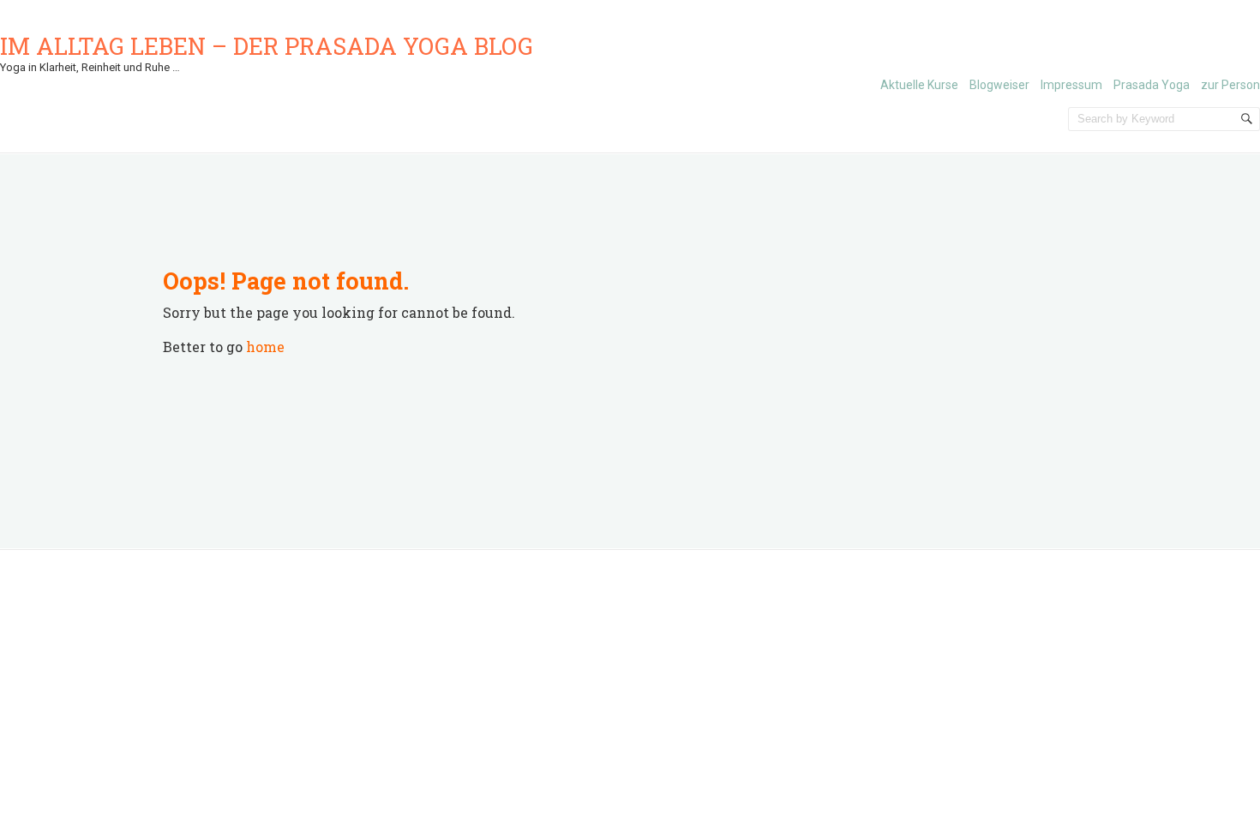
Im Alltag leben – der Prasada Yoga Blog (266, 46)
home (265, 347)
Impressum (1071, 85)
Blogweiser (999, 85)
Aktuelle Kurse (919, 85)
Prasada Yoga (1151, 85)
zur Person (1230, 85)
